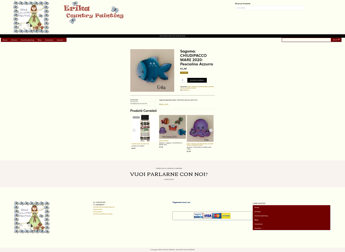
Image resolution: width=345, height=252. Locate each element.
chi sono (14, 39)
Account (60, 39)
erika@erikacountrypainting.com (103, 206)
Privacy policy (97, 211)
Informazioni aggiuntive (138, 103)
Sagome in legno (190, 88)
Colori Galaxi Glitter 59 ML (140, 144)
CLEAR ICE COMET (137, 146)
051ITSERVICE (190, 250)
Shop (39, 39)
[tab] (143, 100)
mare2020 (186, 90)
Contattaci (49, 39)
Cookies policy (98, 209)
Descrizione (134, 100)
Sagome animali (202, 86)
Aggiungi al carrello (197, 80)
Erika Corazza (192, 86)
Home (5, 39)
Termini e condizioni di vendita (103, 213)
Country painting (27, 39)
